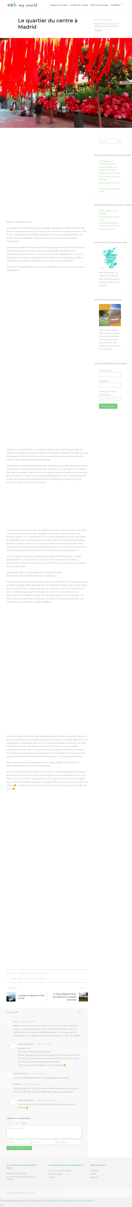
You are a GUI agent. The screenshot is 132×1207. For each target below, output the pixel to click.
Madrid (29, 978)
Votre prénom (105, 370)
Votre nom (103, 381)
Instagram (94, 1177)
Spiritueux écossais (99, 5)
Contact (51, 1177)
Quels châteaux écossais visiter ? (110, 190)
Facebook (94, 1171)
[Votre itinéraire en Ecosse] (110, 325)
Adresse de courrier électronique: (107, 393)
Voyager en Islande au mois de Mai (31, 997)
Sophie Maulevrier (104, 20)
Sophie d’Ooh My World (16, 1174)
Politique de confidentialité (59, 1171)
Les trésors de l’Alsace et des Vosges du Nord (109, 224)
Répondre (75, 1021)
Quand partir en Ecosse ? (109, 184)
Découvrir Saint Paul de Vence (109, 218)
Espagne (21, 973)
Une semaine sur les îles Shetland (110, 178)
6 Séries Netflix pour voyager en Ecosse (108, 168)
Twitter (93, 1174)
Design (20, 978)
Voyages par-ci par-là (36, 973)
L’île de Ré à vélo (106, 229)
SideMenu (115, 5)
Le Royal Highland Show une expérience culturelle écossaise (64, 997)
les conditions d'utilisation (72, 1200)
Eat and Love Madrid (21, 778)
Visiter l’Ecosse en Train (109, 173)
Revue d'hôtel (40, 978)
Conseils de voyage (79, 5)
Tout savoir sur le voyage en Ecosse (107, 162)
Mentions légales (55, 1174)
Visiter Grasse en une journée (108, 212)
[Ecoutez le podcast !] (110, 268)
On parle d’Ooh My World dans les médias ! (21, 1178)
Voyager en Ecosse (58, 5)
